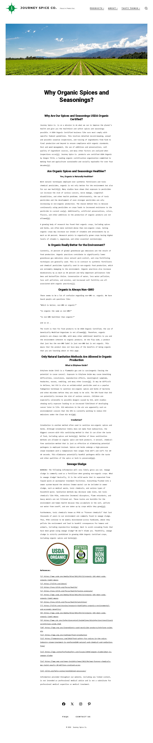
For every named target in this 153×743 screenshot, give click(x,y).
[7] (73, 284)
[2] (48, 165)
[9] (89, 382)
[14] (76, 527)
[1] (57, 154)
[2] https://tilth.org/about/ (53, 584)
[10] (74, 415)
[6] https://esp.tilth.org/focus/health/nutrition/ (63, 602)
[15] (74, 538)
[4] (64, 211)
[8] (84, 332)
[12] (93, 458)
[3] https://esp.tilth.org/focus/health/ (58, 587)
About (112, 8)
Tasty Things (130, 8)
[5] (48, 218)
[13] (103, 506)
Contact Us (83, 717)
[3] (58, 189)
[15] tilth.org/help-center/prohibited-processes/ (63, 671)
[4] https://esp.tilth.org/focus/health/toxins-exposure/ (66, 591)
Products (96, 8)
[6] (99, 239)
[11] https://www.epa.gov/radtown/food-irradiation (63, 635)
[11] (75, 436)
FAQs (65, 717)
